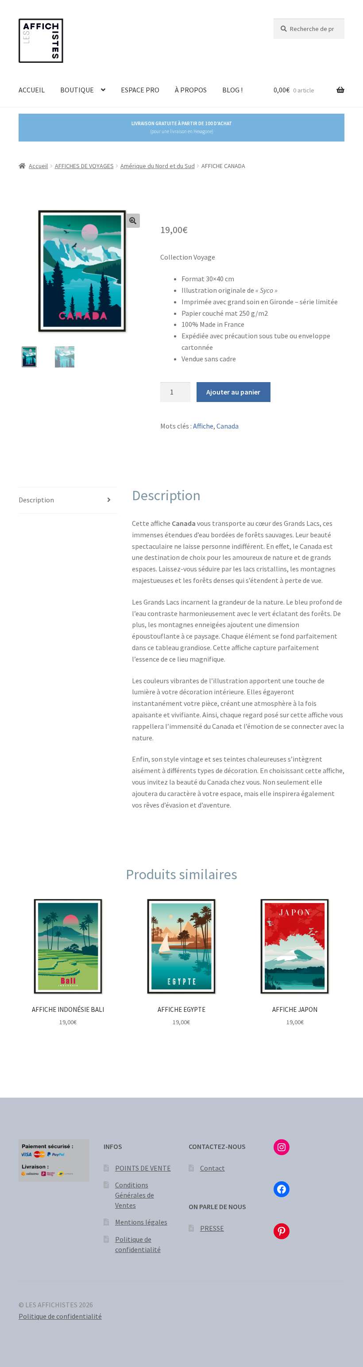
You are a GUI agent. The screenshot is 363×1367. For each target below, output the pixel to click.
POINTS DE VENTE (143, 1168)
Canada (227, 425)
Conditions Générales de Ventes (134, 1194)
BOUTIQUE (77, 89)
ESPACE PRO (140, 89)
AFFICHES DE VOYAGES (84, 166)
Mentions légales (141, 1222)
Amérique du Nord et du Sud (157, 166)
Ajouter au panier (233, 391)
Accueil (38, 166)
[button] (133, 221)
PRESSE (212, 1228)
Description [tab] (36, 499)
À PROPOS (191, 89)
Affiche (203, 425)
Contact (212, 1168)
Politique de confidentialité (60, 1316)
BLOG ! (232, 89)
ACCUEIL (32, 89)
